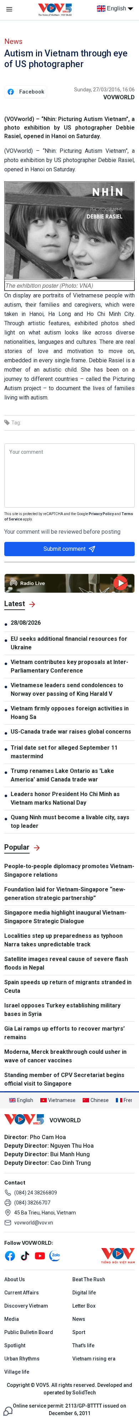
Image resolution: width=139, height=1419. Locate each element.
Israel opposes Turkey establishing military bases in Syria (62, 1009)
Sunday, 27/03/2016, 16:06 (104, 89)
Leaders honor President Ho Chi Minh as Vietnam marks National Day (65, 798)
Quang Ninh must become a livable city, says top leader (70, 821)
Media (11, 1319)
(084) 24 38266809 (35, 1193)
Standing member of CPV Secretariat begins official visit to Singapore (64, 1079)
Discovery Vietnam (26, 1306)
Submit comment (64, 548)
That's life (83, 1345)
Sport (78, 1332)
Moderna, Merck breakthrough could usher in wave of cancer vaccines (65, 1056)
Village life (16, 1372)
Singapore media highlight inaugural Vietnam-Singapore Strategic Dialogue (65, 917)
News (13, 41)
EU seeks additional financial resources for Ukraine (69, 643)
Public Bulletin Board (28, 1332)
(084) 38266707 (32, 1203)
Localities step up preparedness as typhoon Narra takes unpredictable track (63, 940)
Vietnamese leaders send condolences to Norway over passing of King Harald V (67, 689)
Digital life (84, 1292)
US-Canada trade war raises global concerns (71, 731)
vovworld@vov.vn (33, 1223)
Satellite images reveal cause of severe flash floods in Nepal (66, 963)
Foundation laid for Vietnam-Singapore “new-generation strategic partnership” (64, 893)
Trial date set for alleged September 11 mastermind (64, 752)
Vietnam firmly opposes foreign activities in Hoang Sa (70, 712)
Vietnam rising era (93, 1359)
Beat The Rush (88, 1279)
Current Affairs (21, 1292)
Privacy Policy (101, 514)
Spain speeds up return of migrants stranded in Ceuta (68, 986)
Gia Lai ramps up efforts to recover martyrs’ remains (64, 1033)
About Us (14, 1279)
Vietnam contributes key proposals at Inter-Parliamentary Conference (69, 666)
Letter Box (84, 1306)
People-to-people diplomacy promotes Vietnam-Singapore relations (69, 870)
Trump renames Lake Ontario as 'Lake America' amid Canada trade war (62, 775)
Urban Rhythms (22, 1359)
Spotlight (14, 1345)
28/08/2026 (26, 622)
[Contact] (8, 1410)
